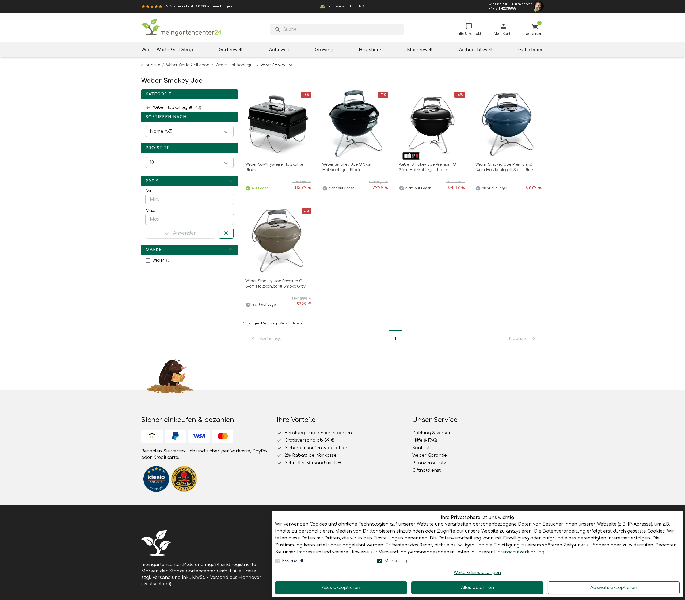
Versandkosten (292, 323)
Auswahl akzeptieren (613, 587)
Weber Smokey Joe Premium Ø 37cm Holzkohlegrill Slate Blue (504, 167)
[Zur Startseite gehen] (181, 27)
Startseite (150, 65)
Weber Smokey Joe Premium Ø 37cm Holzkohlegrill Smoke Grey (275, 283)
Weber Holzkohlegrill (235, 65)
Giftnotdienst (426, 470)
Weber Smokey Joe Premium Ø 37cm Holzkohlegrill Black (427, 167)
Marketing (395, 561)
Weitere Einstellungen (477, 572)
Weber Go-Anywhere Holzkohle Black (274, 167)
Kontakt (421, 448)
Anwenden (185, 233)
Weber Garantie (429, 455)
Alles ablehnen (477, 587)
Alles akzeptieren (341, 587)
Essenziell (292, 561)
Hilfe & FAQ (424, 440)
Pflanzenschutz (429, 463)
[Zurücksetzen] (226, 233)
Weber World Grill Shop (188, 65)
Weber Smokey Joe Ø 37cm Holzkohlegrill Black (347, 167)
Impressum (309, 552)
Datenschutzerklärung (519, 552)
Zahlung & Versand (433, 433)
